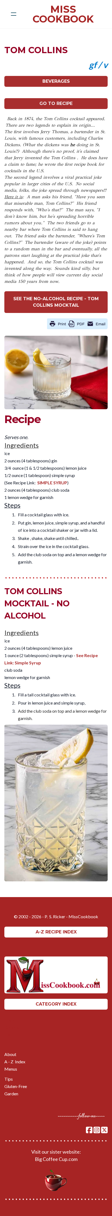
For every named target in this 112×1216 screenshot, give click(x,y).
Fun (7, 1034)
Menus (10, 1068)
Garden (11, 1093)
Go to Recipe (56, 103)
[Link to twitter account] (104, 1130)
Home (10, 1019)
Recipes (12, 1027)
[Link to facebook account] (89, 1130)
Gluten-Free (15, 1086)
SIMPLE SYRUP (52, 482)
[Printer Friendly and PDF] (77, 323)
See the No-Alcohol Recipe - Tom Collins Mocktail (56, 302)
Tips (8, 1078)
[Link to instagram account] (97, 1130)
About (10, 1054)
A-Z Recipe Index (56, 932)
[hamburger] (14, 14)
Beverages (56, 81)
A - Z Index (14, 1061)
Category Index (56, 1004)
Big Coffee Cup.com (56, 1159)
